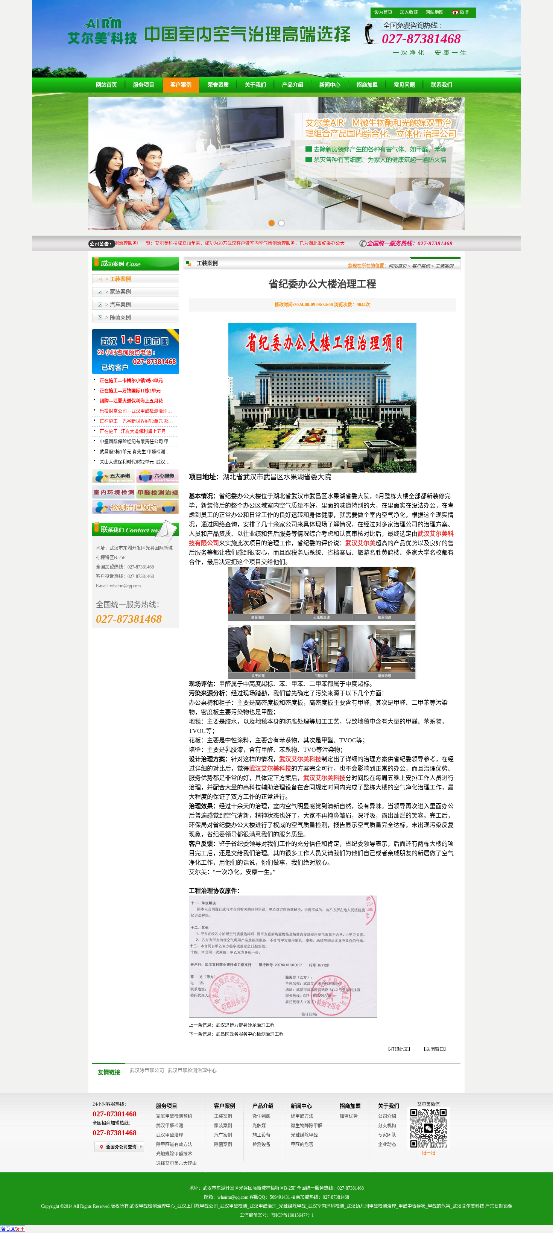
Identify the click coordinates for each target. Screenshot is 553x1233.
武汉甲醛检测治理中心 (192, 1070)
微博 (464, 12)
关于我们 (255, 85)
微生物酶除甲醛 (306, 1125)
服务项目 (143, 85)
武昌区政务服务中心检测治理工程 (250, 1034)
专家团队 (387, 1135)
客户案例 (180, 85)
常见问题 (404, 85)
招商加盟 (367, 85)
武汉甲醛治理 (169, 1135)
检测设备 (261, 1144)
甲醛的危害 (302, 1144)
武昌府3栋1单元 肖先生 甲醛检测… (135, 452)
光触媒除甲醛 (304, 1135)
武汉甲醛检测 (169, 1125)
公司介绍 (387, 1116)
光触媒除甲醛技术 (174, 1154)
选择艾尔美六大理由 (176, 1163)
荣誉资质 (218, 85)
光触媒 (259, 1125)
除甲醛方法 (302, 1116)
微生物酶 (261, 1116)
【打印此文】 (399, 1049)
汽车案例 (223, 1135)
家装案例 (223, 1125)
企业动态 (387, 1144)
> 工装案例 (118, 279)
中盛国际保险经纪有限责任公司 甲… (136, 441)
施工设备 (261, 1135)
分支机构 (387, 1125)
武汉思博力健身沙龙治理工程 (245, 1025)
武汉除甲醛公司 (147, 1070)
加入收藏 (409, 12)
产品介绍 (292, 85)
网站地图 (434, 12)
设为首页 (383, 12)
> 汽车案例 (118, 304)
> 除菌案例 (118, 317)
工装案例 (223, 1116)
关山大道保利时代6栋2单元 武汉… (135, 462)
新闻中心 (329, 85)
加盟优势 (349, 1116)
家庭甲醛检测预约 (174, 1116)
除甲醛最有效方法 (174, 1144)
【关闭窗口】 (434, 1049)
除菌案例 (223, 1144)
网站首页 (106, 85)
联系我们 (441, 85)
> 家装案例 (118, 292)
